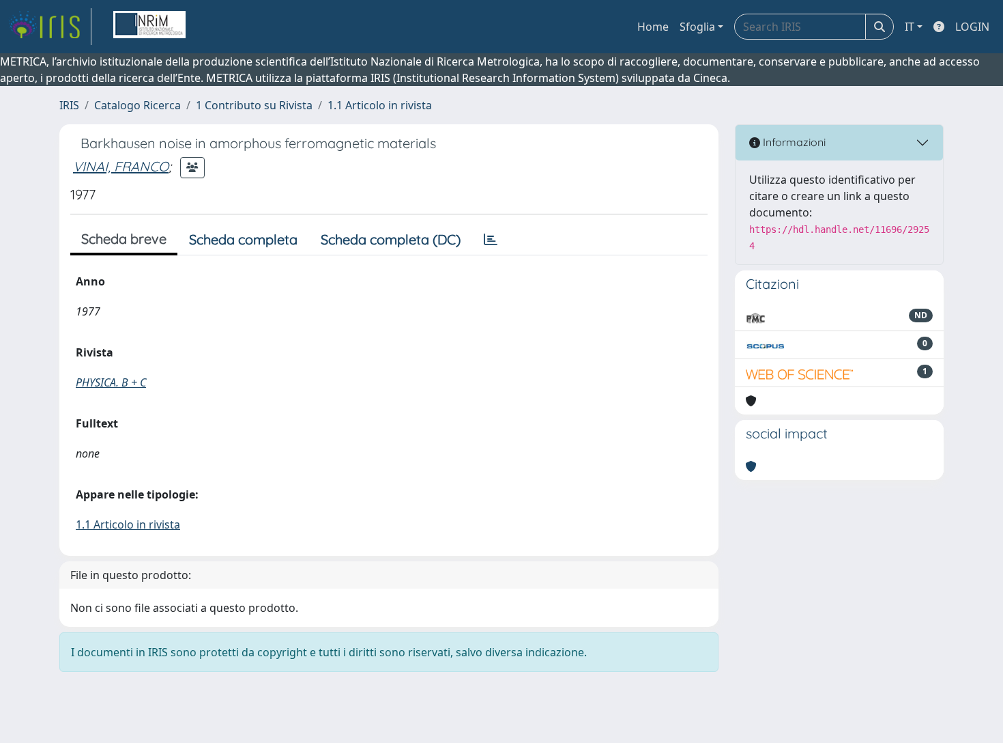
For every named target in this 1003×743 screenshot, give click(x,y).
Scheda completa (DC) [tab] (391, 239)
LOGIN (972, 26)
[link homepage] (49, 26)
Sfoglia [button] (697, 26)
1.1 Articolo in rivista (380, 105)
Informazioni (793, 142)
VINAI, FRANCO (121, 166)
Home (653, 26)
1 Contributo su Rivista (254, 105)
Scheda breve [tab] (123, 238)
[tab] (490, 239)
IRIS (69, 105)
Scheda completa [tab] (243, 239)
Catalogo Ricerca (137, 105)
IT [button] (909, 26)
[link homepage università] (149, 26)
